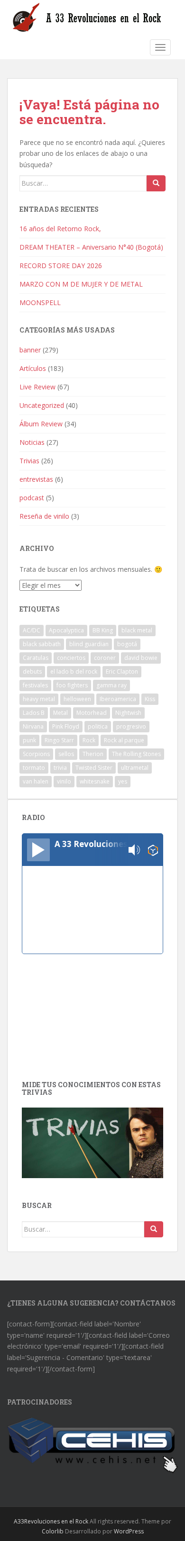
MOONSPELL (40, 302)
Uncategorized (41, 405)
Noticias (32, 442)
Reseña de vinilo (44, 516)
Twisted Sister (93, 768)
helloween (77, 699)
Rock (89, 740)
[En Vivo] (38, 849)
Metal (60, 713)
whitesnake (95, 781)
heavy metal (39, 699)
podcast (31, 497)
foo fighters (72, 685)
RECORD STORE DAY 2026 (60, 265)
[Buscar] (156, 183)
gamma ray (111, 685)
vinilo (64, 781)
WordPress (129, 1531)
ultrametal (134, 768)
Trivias (29, 460)
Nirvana (33, 726)
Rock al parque (124, 740)
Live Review (37, 386)
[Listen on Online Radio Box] (153, 850)
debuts (32, 671)
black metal (136, 630)
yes (122, 781)
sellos (66, 754)
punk (29, 740)
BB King (102, 630)
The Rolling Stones (136, 754)
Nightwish (128, 713)
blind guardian (89, 644)
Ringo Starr (59, 740)
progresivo (131, 726)
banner (30, 349)
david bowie (140, 658)
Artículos (32, 368)
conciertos (71, 658)
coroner (105, 658)
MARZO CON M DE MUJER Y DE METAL (81, 283)
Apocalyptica (66, 630)
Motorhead (91, 713)
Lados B (34, 713)
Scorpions (36, 754)
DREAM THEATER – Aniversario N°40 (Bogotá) (91, 247)
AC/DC (31, 630)
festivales (35, 685)
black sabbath (42, 644)
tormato (34, 768)
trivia (60, 768)
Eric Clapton (122, 671)
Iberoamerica (118, 699)
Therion (93, 754)
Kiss (150, 699)
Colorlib (53, 1531)
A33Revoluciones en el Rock (51, 1521)
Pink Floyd (65, 726)
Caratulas (35, 658)
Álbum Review (41, 423)
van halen (35, 781)
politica (98, 726)
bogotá (127, 644)
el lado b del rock (73, 671)
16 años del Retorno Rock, (61, 228)
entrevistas (36, 479)
